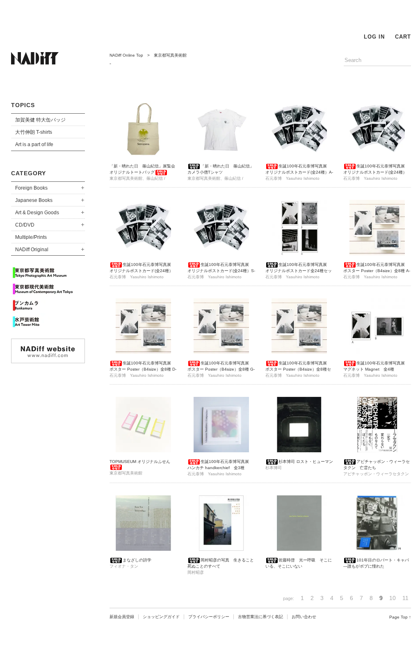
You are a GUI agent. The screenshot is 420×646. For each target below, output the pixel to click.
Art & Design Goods (37, 212)
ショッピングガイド (161, 616)
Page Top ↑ (400, 617)
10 (392, 598)
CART (403, 37)
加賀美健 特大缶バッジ (40, 120)
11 (405, 598)
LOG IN (374, 37)
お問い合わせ (304, 616)
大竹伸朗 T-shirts (33, 132)
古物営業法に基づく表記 (260, 616)
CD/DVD (24, 225)
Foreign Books (31, 188)
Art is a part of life (34, 144)
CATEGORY (28, 173)
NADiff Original (31, 249)
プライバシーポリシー (208, 616)
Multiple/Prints (31, 237)
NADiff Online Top (126, 55)
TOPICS (23, 105)
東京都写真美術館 (170, 55)
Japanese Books (33, 200)
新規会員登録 (122, 616)
